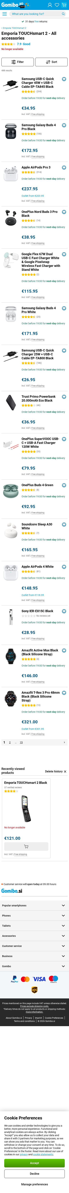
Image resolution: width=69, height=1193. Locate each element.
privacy (24, 1154)
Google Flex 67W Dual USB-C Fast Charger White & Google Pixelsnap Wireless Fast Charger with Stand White (41, 262)
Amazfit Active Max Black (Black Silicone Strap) (40, 652)
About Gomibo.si (14, 1018)
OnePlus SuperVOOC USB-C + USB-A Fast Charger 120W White (40, 442)
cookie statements (43, 1154)
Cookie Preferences (54, 1018)
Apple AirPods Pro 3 (36, 167)
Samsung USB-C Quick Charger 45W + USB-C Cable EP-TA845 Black (38, 82)
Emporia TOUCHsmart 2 (14, 28)
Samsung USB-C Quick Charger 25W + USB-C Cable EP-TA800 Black (38, 354)
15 (21, 742)
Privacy (28, 1018)
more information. (34, 1012)
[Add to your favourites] (64, 79)
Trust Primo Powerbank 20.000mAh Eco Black (39, 398)
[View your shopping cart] (64, 5)
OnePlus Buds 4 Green (37, 485)
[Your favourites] (57, 5)
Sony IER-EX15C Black (37, 611)
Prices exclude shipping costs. (34, 1006)
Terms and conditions (24, 1021)
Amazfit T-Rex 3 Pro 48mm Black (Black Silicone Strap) (41, 696)
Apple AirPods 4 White (38, 566)
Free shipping (37, 114)
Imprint (38, 1018)
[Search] (63, 14)
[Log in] (49, 5)
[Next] (64, 742)
